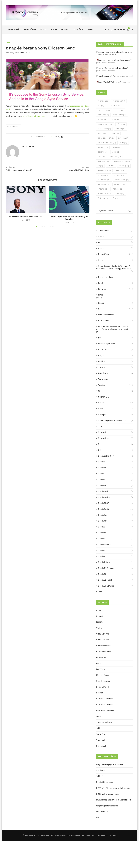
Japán (115, 119)
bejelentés (115, 106)
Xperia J (115, 474)
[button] (9, 206)
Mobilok (65, 29)
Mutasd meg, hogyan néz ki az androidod (113, 800)
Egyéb (115, 283)
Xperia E (115, 462)
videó (115, 152)
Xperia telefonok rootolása (116, 68)
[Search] (132, 29)
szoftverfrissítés (107, 143)
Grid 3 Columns (102, 640)
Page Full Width (102, 687)
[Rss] (124, 29)
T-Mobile (103, 147)
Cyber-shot (104, 110)
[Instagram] (111, 29)
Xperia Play (104, 180)
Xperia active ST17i (115, 456)
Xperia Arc (103, 175)
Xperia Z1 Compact (115, 568)
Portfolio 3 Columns (104, 705)
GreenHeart (119, 115)
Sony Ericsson (13, 126)
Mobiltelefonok (102, 675)
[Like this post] (53, 137)
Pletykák (115, 355)
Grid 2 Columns (102, 634)
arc (115, 242)
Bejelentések (115, 254)
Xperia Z (103, 189)
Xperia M (115, 485)
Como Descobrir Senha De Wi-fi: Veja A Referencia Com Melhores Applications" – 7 (114, 267)
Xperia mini (115, 491)
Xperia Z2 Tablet (115, 580)
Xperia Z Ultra (105, 194)
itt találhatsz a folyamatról (34, 116)
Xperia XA (108, 76)
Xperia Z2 (115, 574)
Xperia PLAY (115, 503)
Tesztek (53, 29)
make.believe (115, 320)
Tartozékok (78, 29)
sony (115, 133)
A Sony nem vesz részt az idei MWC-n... (26, 216)
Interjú (115, 303)
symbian (123, 138)
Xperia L (115, 479)
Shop (98, 716)
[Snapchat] (118, 29)
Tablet (90, 29)
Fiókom (99, 622)
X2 (115, 444)
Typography (101, 740)
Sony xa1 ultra (102, 812)
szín (123, 143)
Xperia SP (119, 184)
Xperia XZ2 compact (104, 782)
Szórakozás (115, 373)
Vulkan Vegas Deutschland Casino (115, 420)
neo (115, 338)
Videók (115, 403)
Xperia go (115, 468)
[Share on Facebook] (56, 137)
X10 (111, 166)
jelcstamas (19, 53)
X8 (100, 166)
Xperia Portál (14, 29)
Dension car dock (115, 277)
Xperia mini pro (115, 497)
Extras (119, 110)
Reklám (102, 133)
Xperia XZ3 (108, 82)
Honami (102, 119)
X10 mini (115, 432)
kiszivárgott (105, 124)
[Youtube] (115, 29)
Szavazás (115, 367)
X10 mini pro (104, 170)
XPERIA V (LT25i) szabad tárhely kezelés (113, 788)
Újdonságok (101, 746)
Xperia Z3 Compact (115, 586)
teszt (116, 147)
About (98, 610)
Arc (101, 106)
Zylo (120, 194)
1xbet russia (115, 230)
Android (103, 101)
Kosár (98, 663)
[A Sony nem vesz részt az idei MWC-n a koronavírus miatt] (26, 199)
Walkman (103, 161)
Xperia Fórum (30, 29)
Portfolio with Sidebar (105, 710)
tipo (115, 391)
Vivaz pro (115, 157)
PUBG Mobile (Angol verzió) (107, 794)
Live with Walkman (115, 315)
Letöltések (100, 669)
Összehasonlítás (103, 681)
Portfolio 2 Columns (104, 699)
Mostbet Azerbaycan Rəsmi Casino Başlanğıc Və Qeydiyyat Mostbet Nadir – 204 (114, 329)
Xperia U (115, 550)
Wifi (97, 817)
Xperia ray (115, 521)
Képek (121, 124)
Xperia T (115, 538)
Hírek (42, 29)
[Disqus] (47, 266)
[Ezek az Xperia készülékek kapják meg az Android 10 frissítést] (69, 199)
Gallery (99, 628)
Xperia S (115, 527)
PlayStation (104, 129)
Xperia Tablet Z (115, 544)
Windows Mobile (122, 161)
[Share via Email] (62, 137)
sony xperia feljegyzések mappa (119, 52)
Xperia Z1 (117, 189)
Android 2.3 (119, 101)
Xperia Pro (104, 184)
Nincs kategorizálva (115, 344)
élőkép (117, 198)
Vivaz (101, 157)
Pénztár (99, 693)
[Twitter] (108, 29)
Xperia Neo (120, 175)
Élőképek (103, 198)
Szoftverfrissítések (104, 722)
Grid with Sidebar (103, 646)
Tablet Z (99, 776)
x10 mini (124, 166)
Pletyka (120, 129)
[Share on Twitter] (59, 137)
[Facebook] (105, 29)
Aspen (115, 248)
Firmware (103, 115)
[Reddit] (121, 29)
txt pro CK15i (115, 397)
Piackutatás (115, 349)
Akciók (115, 236)
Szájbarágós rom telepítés (107, 806)
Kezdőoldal (101, 657)
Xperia (119, 170)
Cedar (115, 260)
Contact (99, 616)
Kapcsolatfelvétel (103, 651)
